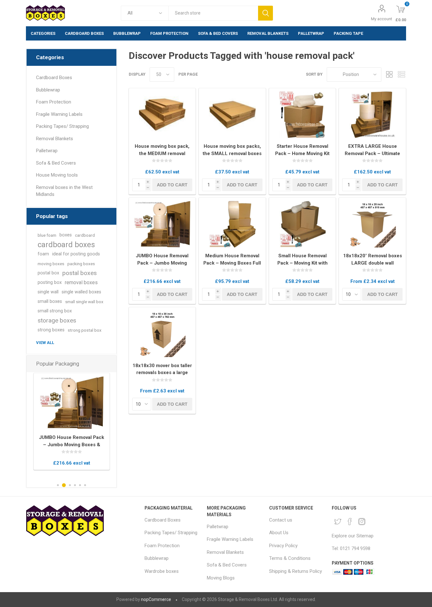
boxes (65, 235)
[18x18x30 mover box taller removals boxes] (162, 333)
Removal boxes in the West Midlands (64, 191)
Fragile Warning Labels (59, 114)
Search (265, 13)
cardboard (85, 235)
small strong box (55, 311)
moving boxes (51, 263)
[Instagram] (362, 521)
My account (381, 18)
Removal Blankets (54, 138)
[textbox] (213, 13)
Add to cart (172, 184)
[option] (72, 421)
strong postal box (85, 330)
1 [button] (58, 485)
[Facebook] (350, 521)
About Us (278, 532)
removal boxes (81, 282)
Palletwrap (47, 150)
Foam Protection (53, 102)
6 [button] (85, 485)
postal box (48, 273)
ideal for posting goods (76, 254)
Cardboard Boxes (54, 77)
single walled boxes (81, 292)
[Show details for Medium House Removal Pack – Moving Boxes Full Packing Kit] (232, 224)
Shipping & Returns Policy (295, 571)
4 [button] (75, 485)
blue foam (47, 235)
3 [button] (70, 485)
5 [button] (80, 485)
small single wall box (84, 301)
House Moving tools (57, 175)
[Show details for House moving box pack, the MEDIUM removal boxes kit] (162, 114)
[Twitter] (338, 521)
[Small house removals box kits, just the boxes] (232, 114)
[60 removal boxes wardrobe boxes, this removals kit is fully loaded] (162, 224)
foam (43, 254)
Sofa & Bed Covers (56, 163)
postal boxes (79, 273)
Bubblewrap (48, 90)
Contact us (280, 520)
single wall (48, 292)
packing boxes (81, 263)
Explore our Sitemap (352, 536)
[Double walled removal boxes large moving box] (372, 224)
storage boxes (57, 320)
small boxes (50, 301)
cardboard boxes (66, 244)
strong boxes (51, 330)
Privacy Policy (283, 545)
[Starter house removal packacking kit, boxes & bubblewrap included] (302, 114)
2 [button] (64, 485)
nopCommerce (156, 599)
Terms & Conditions (290, 558)
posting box (50, 282)
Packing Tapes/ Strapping (62, 126)
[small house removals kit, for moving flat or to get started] (302, 224)
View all (45, 342)
